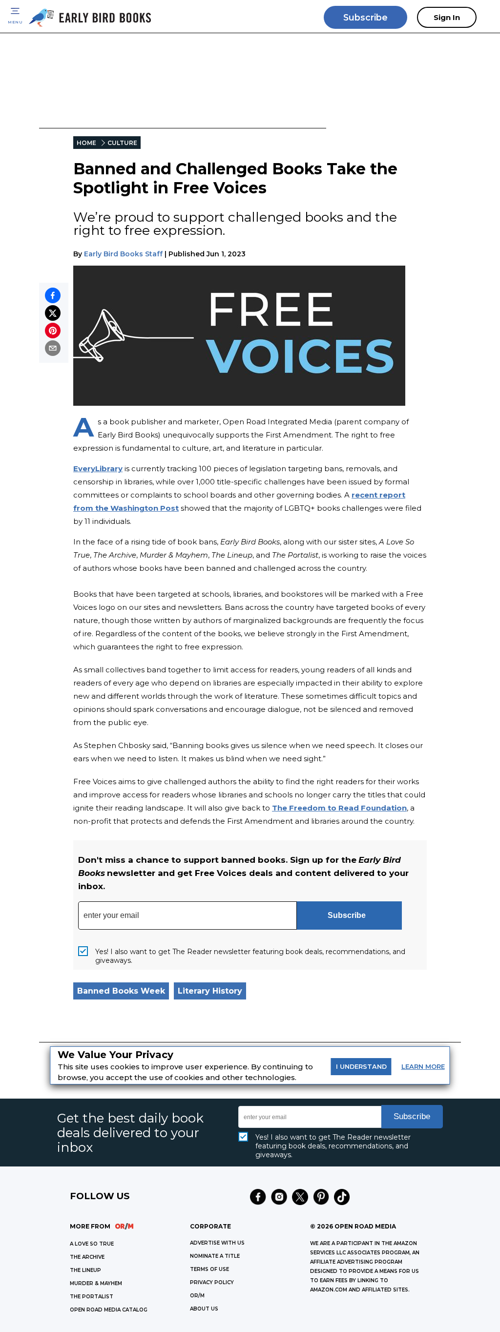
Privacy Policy (212, 1282)
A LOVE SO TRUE (92, 1244)
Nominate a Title (215, 1256)
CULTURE (122, 142)
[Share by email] (53, 348)
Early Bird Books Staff (123, 254)
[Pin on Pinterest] (53, 330)
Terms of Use (209, 1269)
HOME (86, 142)
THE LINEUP (85, 1270)
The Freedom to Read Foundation (339, 807)
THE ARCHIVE (87, 1257)
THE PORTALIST (91, 1296)
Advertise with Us (217, 1243)
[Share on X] (53, 313)
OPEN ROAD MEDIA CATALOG (108, 1310)
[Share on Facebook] (53, 295)
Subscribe (365, 17)
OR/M (197, 1295)
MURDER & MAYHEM (96, 1283)
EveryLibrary (98, 468)
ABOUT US (204, 1309)
